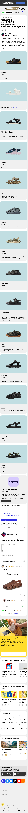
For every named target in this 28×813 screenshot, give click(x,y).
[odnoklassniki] (23, 781)
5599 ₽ (3, 134)
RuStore (19, 774)
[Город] (4, 17)
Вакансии (3, 786)
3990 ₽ (3, 164)
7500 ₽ (3, 438)
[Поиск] (16, 12)
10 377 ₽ (3, 253)
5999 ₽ (3, 346)
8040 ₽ (3, 314)
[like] (20, 595)
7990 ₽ (3, 104)
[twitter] (15, 781)
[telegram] (7, 781)
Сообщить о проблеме (7, 788)
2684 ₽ (3, 285)
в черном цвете (16, 107)
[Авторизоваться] (22, 12)
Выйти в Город (6, 501)
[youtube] (19, 781)
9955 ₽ (3, 467)
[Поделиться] (24, 30)
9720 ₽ (3, 377)
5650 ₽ (3, 193)
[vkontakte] (11, 781)
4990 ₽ (3, 74)
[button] (26, 0)
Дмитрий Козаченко (11, 534)
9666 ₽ (3, 407)
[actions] (8, 595)
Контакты (3, 792)
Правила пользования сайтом (9, 798)
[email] (3, 781)
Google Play (7, 774)
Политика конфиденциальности (9, 796)
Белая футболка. (7, 511)
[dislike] (24, 595)
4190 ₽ (3, 224)
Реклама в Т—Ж (5, 794)
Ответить (3, 595)
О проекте (4, 790)
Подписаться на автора (10, 520)
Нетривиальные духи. (8, 513)
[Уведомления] (19, 12)
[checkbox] (24, 12)
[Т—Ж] (13, 9)
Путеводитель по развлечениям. (11, 515)
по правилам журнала (7, 555)
